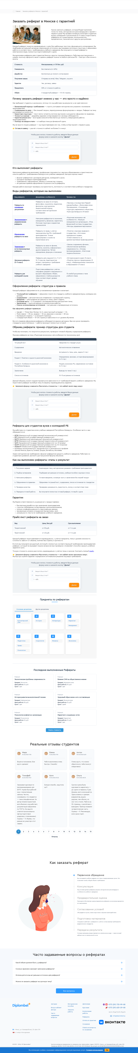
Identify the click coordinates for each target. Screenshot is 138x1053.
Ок (107, 1050)
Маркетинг (72, 621)
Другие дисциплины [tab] (42, 609)
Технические (19, 247)
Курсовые (86, 1007)
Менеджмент (73, 625)
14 (85, 831)
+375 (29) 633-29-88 (116, 1007)
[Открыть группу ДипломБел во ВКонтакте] (112, 1024)
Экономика (72, 641)
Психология (22, 650)
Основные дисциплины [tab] (24, 609)
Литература (56, 621)
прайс (91, 551)
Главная (18, 11)
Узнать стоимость (54, 730)
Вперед (55, 836)
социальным (19, 207)
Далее (74, 157)
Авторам (54, 1004)
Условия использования (94, 1050)
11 (69, 831)
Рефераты (86, 1017)
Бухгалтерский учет (23, 621)
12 (74, 831)
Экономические (20, 219)
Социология (40, 641)
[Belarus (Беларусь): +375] (33, 151)
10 (64, 831)
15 (90, 831)
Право (20, 645)
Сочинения (86, 1024)
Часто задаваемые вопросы (55, 1015)
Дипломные (86, 1004)
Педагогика (21, 641)
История (39, 621)
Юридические (20, 234)
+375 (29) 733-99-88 (116, 1004)
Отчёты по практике (89, 1020)
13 (80, 831)
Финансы (55, 641)
